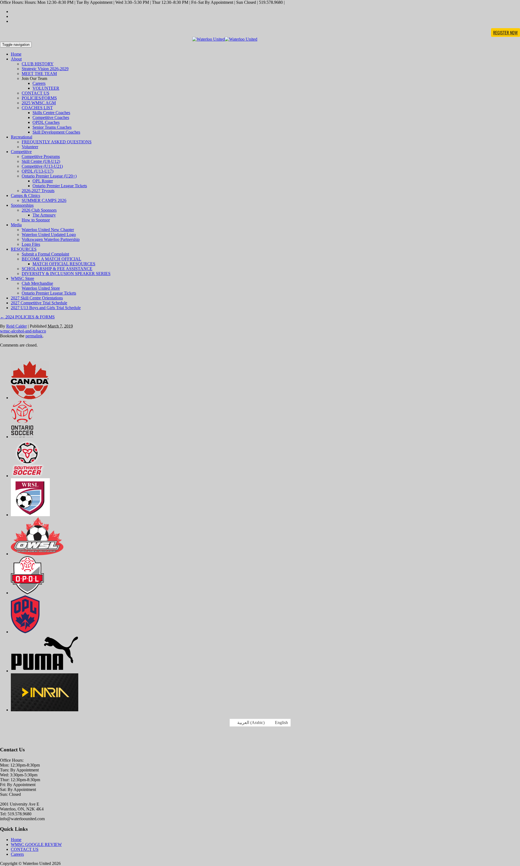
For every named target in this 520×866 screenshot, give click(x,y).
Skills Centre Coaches (51, 112)
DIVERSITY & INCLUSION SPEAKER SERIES (66, 273)
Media (16, 224)
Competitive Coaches (50, 117)
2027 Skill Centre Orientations (37, 298)
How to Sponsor (36, 220)
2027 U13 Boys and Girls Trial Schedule (46, 307)
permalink (34, 336)
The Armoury (44, 215)
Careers (39, 83)
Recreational (21, 137)
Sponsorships (22, 205)
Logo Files (31, 244)
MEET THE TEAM (39, 73)
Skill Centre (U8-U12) (41, 161)
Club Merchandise (37, 283)
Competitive (21, 151)
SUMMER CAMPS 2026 (44, 200)
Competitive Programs (41, 156)
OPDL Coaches (46, 122)
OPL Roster (42, 181)
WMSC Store (22, 278)
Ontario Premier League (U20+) (49, 176)
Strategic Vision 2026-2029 (45, 68)
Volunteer (30, 146)
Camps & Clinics (25, 195)
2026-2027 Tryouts (38, 190)
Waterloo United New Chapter (48, 229)
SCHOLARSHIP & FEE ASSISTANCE (57, 268)
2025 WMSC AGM (39, 103)
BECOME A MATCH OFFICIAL (51, 259)
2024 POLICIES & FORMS (27, 317)
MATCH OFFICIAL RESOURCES (63, 263)
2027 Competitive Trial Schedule (39, 302)
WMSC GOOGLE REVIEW (36, 844)
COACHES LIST (37, 107)
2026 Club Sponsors (39, 210)
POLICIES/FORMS (39, 98)
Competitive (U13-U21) (42, 166)
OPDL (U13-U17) (37, 171)
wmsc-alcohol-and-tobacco (23, 331)
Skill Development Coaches (56, 132)
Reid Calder (16, 326)
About (16, 59)
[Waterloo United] (224, 39)
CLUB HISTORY (38, 64)
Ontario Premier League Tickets (59, 185)
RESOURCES (24, 249)
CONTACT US (35, 93)
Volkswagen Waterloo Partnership (51, 239)
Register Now (505, 32)
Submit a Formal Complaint (45, 254)
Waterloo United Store (41, 288)
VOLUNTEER (45, 88)
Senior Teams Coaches (52, 127)
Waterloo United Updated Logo (49, 234)
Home (16, 54)
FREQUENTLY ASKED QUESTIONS (57, 142)
